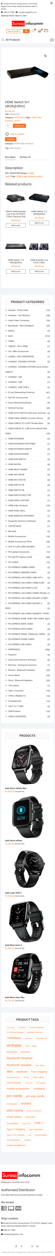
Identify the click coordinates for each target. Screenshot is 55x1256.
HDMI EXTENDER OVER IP (20, 449)
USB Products (14, 711)
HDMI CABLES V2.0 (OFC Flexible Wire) (25, 423)
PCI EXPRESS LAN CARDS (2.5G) (23, 588)
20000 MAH (28, 1038)
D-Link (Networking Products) (21, 392)
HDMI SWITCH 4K (16, 485)
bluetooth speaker (19, 1065)
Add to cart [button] (15, 225)
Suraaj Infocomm (8, 1252)
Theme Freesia (32, 1252)
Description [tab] (10, 157)
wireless (27, 1140)
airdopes (14, 1045)
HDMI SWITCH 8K (16, 490)
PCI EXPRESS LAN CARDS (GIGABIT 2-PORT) (28, 598)
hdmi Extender (14, 1082)
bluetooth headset (20, 1058)
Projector (12, 655)
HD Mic (26, 1077)
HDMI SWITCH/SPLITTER (19, 495)
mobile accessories (18, 1088)
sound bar (30, 1117)
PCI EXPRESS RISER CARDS (20, 624)
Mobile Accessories (17, 536)
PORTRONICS (14, 649)
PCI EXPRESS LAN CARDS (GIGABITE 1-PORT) (28, 613)
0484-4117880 (8, 12)
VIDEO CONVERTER (17, 716)
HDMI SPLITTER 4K (16, 480)
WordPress (49, 1252)
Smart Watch (14, 675)
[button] (45, 55)
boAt (10, 336)
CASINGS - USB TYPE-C (18, 387)
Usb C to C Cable (15, 706)
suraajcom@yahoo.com (27, 12)
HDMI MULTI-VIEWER (17, 469)
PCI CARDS (13, 562)
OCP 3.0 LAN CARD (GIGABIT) (21, 547)
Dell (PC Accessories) (18, 397)
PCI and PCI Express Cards (20, 557)
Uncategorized (14, 701)
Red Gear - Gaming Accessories (22, 665)
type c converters (36, 1129)
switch (17, 121)
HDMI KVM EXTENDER (18, 454)
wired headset (41, 1135)
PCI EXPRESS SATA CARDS (20, 629)
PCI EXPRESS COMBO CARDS (21, 567)
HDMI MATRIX (14, 464)
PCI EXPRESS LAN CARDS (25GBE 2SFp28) (27, 593)
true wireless (12, 1123)
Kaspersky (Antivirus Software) (22, 521)
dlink (10, 1071)
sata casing (15, 1110)
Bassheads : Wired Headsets (21, 325)
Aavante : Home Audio (18, 310)
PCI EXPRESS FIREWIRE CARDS (22, 572)
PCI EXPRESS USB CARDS (20, 644)
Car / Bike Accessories (18, 351)
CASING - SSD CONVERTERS (21, 356)
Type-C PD (26, 1124)
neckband (39, 1088)
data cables (39, 1065)
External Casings (15, 408)
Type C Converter (15, 691)
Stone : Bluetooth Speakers (20, 680)
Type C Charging (16, 1129)
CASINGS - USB (15, 382)
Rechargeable (12, 1104)
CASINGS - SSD (15, 377)
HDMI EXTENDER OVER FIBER (21, 444)
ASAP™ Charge (30, 1046)
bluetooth (25, 1052)
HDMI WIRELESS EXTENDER (21, 516)
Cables (11, 341)
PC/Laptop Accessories (19, 552)
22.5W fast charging (15, 1032)
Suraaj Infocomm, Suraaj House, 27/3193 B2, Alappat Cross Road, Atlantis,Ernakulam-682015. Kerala (19, 6)
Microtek (12, 531)
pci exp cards (35, 1096)
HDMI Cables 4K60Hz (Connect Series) (25, 418)
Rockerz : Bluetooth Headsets (21, 670)
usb (29, 1135)
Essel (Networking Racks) (19, 403)
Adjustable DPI (41, 1038)
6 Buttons (22, 1028)
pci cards (14, 1096)
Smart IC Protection (34, 1111)
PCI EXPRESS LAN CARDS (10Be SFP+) (25, 577)
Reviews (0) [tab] (25, 157)
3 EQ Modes (11, 1028)
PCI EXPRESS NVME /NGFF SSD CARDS (26, 618)
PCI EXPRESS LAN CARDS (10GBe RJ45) (26, 583)
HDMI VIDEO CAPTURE (18, 500)
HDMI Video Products (24, 143)
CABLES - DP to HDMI (18, 346)
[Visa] (18, 1208)
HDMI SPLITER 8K (16, 474)
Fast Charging (39, 1071)
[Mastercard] (11, 1208)
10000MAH (14, 1038)
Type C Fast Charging (15, 1135)
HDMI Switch (20, 117)
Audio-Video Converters (19, 320)
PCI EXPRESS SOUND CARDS (21, 639)
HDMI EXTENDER (16, 438)
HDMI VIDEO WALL (16, 511)
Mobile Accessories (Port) (20, 541)
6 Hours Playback (36, 1027)
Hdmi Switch (15, 148)
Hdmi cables (38, 1077)
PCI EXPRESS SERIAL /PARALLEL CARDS (26, 634)
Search (26, 31)
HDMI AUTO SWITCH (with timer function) (27, 413)
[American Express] (4, 1208)
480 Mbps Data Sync (35, 1032)
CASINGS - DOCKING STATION (21, 361)
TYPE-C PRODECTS (16, 696)
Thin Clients (13, 685)
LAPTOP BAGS (14, 526)
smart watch (14, 1116)
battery (11, 331)
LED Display (40, 1083)
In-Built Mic (29, 1083)
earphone (22, 1071)
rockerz (26, 1103)
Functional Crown (13, 1077)
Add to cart (19, 126)
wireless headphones (16, 1145)
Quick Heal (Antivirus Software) (22, 660)
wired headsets (13, 1140)
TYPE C (39, 1123)
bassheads (12, 1052)
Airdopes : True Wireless (19, 315)
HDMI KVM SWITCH (17, 459)
